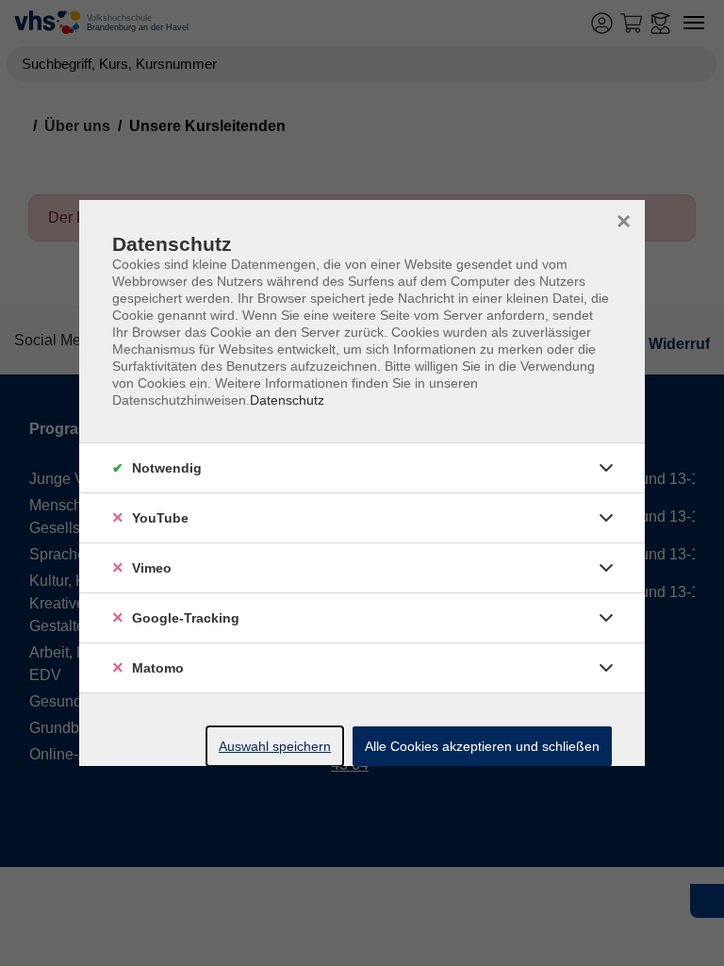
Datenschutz (287, 400)
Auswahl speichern (275, 746)
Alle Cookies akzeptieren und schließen (482, 746)
